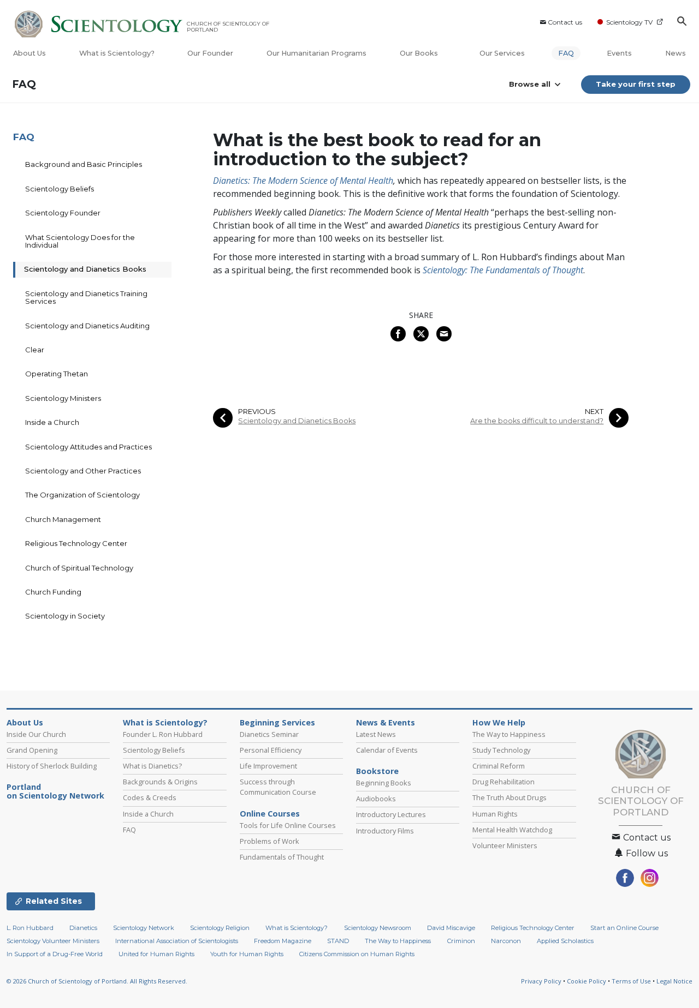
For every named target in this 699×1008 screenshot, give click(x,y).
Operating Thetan (56, 373)
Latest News (376, 734)
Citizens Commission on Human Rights (356, 954)
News (675, 53)
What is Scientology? (117, 53)
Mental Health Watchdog (512, 830)
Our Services (502, 53)
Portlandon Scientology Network (55, 791)
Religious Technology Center (76, 543)
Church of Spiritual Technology (79, 567)
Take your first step (636, 84)
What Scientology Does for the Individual (80, 241)
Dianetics (83, 928)
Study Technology (501, 750)
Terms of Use (631, 981)
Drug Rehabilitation (503, 782)
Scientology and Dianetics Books (297, 421)
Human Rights (495, 814)
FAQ (566, 53)
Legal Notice (674, 981)
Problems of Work (269, 841)
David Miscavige (451, 928)
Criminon (461, 941)
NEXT (594, 411)
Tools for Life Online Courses (288, 825)
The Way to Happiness (509, 734)
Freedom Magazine (282, 941)
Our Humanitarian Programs (316, 53)
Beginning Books (383, 783)
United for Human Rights (156, 954)
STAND (338, 941)
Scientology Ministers (63, 398)
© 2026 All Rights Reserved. (97, 981)
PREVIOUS (257, 411)
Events (619, 53)
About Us (29, 53)
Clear (34, 349)
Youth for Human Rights (246, 954)
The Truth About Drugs (509, 797)
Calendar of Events (387, 750)
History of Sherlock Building (52, 766)
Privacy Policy (541, 981)
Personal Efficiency (270, 750)
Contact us (565, 22)
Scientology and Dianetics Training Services (86, 297)
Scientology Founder (62, 212)
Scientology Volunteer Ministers (53, 941)
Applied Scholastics (565, 941)
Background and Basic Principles (83, 164)
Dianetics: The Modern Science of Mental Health (303, 181)
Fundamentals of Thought (282, 857)
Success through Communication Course (278, 787)
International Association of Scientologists (176, 941)
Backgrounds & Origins (160, 782)
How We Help (498, 722)
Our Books (420, 53)
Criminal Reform (498, 766)
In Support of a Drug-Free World (55, 954)
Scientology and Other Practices (83, 470)
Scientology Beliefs (59, 188)
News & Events (385, 722)
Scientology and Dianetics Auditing (87, 325)
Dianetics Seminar (269, 734)
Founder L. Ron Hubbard (163, 734)
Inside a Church (52, 422)
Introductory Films (385, 831)
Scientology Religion (220, 928)
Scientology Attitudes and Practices (88, 446)
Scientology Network (143, 928)
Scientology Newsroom (377, 928)
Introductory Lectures (391, 814)
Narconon (506, 941)
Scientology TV (629, 22)
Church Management (63, 519)
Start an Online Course (624, 928)
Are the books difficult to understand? (536, 421)
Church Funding (53, 591)
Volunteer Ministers (504, 845)
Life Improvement (268, 766)
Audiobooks (376, 798)
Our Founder (210, 53)
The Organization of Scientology (82, 494)
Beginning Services (277, 722)
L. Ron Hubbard (30, 928)
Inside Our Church (36, 734)
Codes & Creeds (149, 797)
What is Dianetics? (152, 766)
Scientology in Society (65, 615)
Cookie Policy (586, 981)
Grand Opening (32, 750)
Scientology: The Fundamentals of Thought (503, 270)
